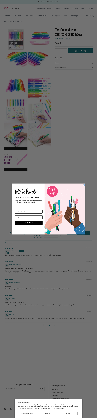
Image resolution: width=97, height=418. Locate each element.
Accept (47, 413)
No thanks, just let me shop (30, 228)
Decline (68, 413)
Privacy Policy (60, 408)
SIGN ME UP (29, 222)
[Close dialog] (84, 185)
